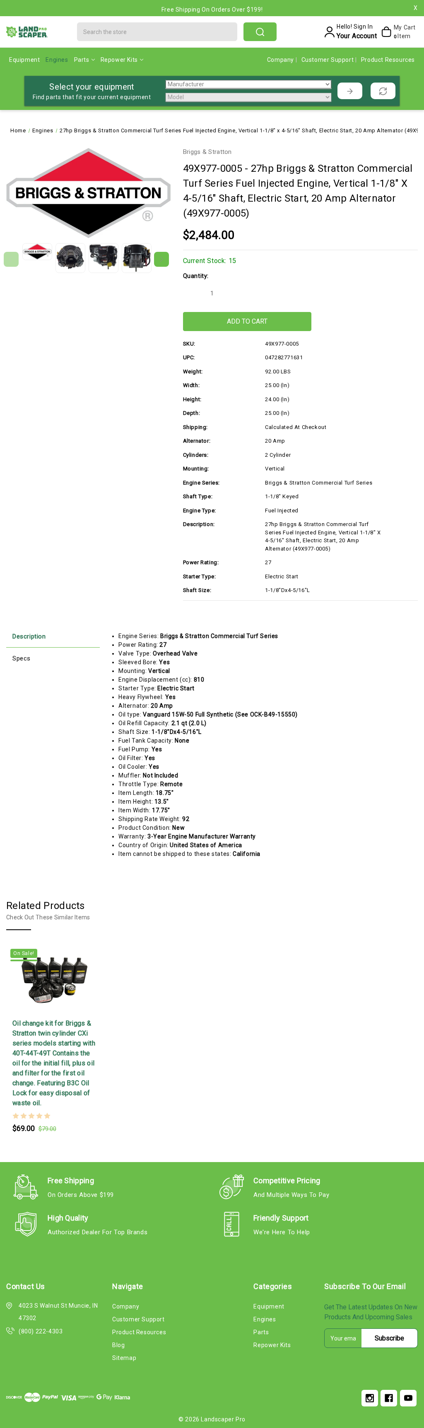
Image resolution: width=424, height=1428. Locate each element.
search (260, 31)
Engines (57, 59)
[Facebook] (389, 1398)
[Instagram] (369, 1398)
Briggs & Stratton (207, 152)
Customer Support (328, 59)
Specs (21, 658)
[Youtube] (408, 1398)
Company (281, 59)
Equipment (24, 59)
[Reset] (383, 91)
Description (29, 636)
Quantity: (196, 276)
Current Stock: (209, 261)
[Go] (349, 91)
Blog (118, 1345)
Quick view (54, 1006)
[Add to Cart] (38, 1006)
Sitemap (124, 1358)
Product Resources (388, 59)
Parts (81, 59)
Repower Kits (119, 59)
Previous (11, 259)
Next (161, 259)
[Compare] (70, 1006)
